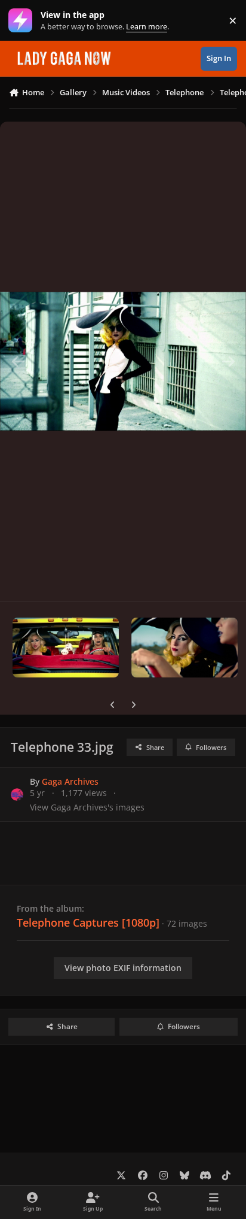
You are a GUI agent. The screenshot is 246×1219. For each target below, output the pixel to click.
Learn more (23, 20)
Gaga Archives (70, 781)
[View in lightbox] (123, 361)
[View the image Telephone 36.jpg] (184, 647)
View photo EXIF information (123, 967)
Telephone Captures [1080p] (88, 922)
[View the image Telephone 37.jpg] (66, 647)
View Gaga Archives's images (87, 807)
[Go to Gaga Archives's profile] (17, 794)
